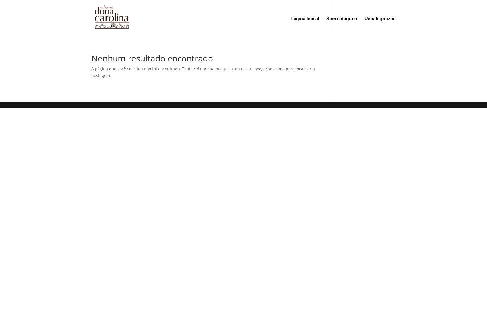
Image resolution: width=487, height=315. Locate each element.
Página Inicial (305, 19)
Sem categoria (341, 19)
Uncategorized (380, 19)
